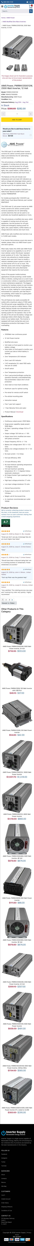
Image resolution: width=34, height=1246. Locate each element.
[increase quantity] (31, 114)
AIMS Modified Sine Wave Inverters (14, 21)
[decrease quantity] (3, 114)
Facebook (4, 1154)
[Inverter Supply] (12, 6)
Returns (3, 1182)
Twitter (3, 1162)
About (3, 1174)
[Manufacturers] (2, 6)
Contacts (4, 1178)
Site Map (3, 1186)
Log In (31, 2)
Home (3, 18)
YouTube (3, 1166)
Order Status (5, 1203)
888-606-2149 (8, 2)
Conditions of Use (6, 1210)
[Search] (31, 11)
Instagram (4, 1158)
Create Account (5, 1199)
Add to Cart (17, 120)
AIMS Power (11, 18)
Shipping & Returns (6, 1206)
